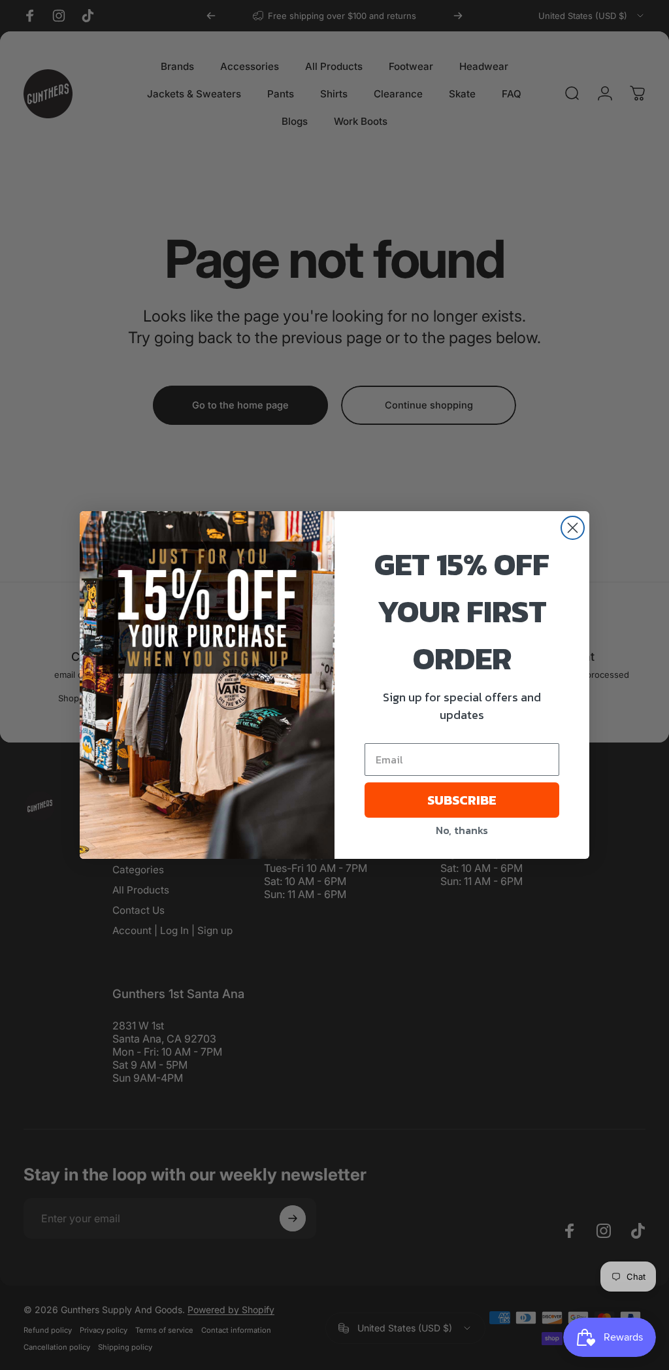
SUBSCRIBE (462, 800)
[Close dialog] (572, 527)
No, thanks (462, 830)
